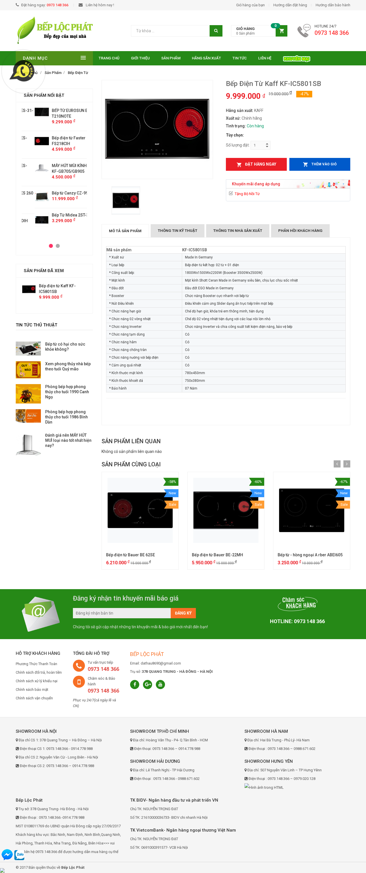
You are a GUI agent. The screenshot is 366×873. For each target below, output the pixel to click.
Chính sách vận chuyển (34, 698)
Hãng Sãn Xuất (206, 58)
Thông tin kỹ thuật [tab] (177, 230)
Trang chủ (109, 58)
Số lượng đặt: (238, 145)
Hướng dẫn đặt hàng (290, 5)
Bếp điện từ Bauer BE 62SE (130, 555)
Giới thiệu (140, 58)
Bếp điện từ (78, 73)
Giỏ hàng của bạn (250, 5)
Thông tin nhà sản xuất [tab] (237, 230)
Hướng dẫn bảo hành (333, 5)
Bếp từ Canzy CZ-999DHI (61, 193)
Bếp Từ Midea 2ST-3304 (61, 215)
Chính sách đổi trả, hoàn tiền (39, 672)
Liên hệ (264, 58)
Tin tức (239, 58)
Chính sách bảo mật (32, 689)
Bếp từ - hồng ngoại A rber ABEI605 (310, 555)
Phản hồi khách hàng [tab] (300, 230)
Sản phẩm (170, 58)
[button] (259, 31)
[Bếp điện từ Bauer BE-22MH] (225, 510)
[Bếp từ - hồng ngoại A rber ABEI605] (311, 510)
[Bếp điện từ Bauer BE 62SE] (140, 510)
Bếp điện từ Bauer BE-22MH (217, 555)
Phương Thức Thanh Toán (36, 664)
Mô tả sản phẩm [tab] (125, 231)
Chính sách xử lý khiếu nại (36, 681)
